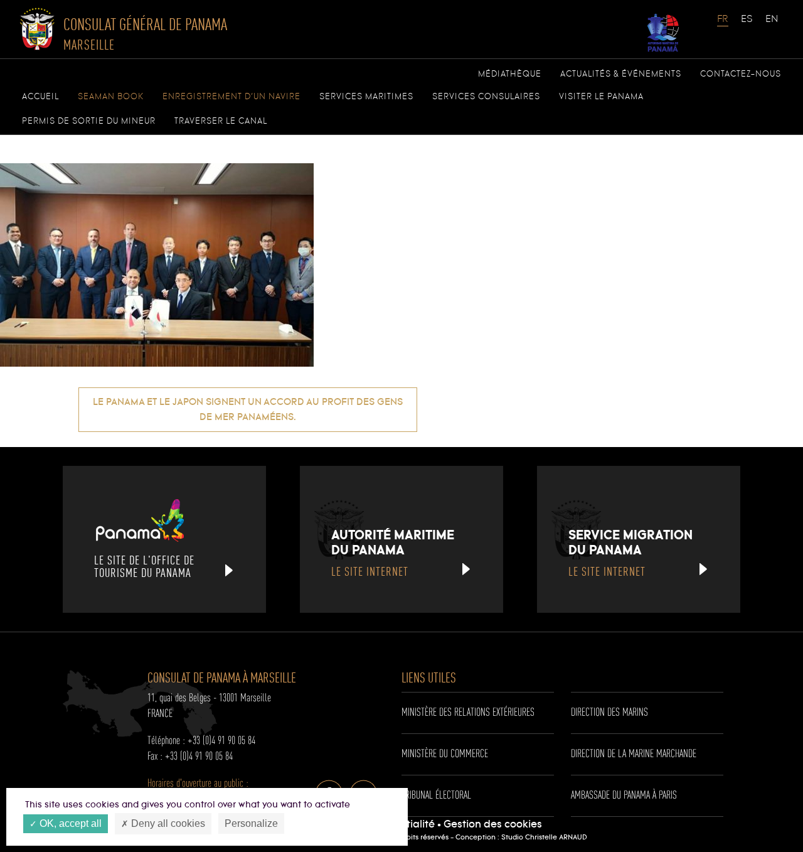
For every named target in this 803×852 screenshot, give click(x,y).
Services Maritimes (366, 96)
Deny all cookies (167, 823)
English (771, 25)
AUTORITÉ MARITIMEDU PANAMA (392, 552)
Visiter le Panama (601, 96)
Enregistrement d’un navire (231, 96)
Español (747, 25)
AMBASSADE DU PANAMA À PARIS (624, 795)
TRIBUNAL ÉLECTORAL (436, 795)
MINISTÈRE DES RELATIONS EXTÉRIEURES (468, 712)
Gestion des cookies (493, 824)
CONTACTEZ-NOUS (740, 74)
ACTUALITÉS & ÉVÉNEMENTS (620, 74)
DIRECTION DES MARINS (609, 712)
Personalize (251, 823)
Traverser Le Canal (220, 121)
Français (723, 25)
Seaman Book (111, 96)
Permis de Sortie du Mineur (89, 121)
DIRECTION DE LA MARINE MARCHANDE (633, 754)
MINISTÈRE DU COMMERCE (445, 754)
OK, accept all (69, 823)
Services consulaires (486, 96)
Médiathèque (509, 74)
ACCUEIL (40, 96)
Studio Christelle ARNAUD (544, 838)
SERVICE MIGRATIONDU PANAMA (630, 552)
